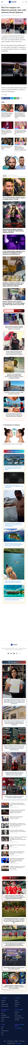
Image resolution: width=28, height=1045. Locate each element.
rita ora (8, 5)
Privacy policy (10, 1041)
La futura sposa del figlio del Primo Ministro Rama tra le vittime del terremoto (17, 853)
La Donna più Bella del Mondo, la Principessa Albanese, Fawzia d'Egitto (18, 831)
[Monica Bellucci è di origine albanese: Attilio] (5, 847)
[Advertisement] (14, 622)
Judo (2, 1034)
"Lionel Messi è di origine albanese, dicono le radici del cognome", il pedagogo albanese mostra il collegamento (17, 860)
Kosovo (2, 1013)
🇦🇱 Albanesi (19, 310)
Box (2, 1028)
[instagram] (17, 653)
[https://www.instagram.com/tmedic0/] (20, 653)
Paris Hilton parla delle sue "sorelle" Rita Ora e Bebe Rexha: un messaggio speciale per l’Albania (7, 114)
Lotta (2, 1032)
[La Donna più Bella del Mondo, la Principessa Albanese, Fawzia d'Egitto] (5, 832)
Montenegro (3, 1015)
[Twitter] (12, 98)
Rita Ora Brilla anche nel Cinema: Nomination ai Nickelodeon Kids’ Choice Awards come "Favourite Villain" (20, 115)
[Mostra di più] (20, 98)
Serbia (2, 1021)
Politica (16, 1000)
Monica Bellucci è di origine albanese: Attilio (18, 845)
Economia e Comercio (19, 1017)
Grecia (2, 1019)
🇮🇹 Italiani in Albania (9, 310)
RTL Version (22, 1041)
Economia (17, 1002)
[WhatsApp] (15, 98)
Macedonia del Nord (5, 1017)
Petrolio (16, 1014)
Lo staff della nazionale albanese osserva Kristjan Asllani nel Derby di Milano (17, 804)
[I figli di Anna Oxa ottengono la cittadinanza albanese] (5, 818)
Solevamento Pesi (5, 1030)
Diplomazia (17, 1004)
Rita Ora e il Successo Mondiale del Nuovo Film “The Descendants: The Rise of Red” (6, 132)
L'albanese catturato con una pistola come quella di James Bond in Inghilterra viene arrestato (17, 811)
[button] (2, 2)
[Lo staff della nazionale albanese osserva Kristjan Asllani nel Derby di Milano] (5, 805)
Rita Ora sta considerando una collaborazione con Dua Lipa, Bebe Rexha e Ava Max (20, 132)
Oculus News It (18, 1043)
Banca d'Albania (18, 1016)
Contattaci (16, 1041)
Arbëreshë (3, 1000)
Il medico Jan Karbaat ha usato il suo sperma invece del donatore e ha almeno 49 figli (17, 867)
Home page (3, 5)
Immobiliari (17, 1019)
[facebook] (8, 653)
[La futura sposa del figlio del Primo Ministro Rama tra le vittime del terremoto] (5, 853)
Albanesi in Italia (4, 1004)
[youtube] (14, 653)
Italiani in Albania (4, 1006)
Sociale (16, 1006)
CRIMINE (5, 175)
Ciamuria (3, 1002)
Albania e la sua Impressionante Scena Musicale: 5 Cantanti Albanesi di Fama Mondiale (20, 148)
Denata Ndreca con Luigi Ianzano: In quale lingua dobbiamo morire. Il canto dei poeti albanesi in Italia (18, 824)
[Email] (18, 98)
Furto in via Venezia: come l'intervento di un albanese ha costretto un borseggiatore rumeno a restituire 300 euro (18, 838)
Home (5, 1041)
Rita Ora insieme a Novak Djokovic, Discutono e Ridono (6, 147)
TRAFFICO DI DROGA (13, 175)
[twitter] (11, 653)
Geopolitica (17, 1012)
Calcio (2, 1027)
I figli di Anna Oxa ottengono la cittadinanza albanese (16, 817)
